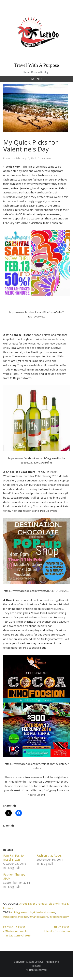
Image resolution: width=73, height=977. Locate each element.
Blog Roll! (54, 903)
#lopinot (23, 917)
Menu (36, 79)
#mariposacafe (38, 917)
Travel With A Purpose (36, 65)
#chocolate (10, 917)
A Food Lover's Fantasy (33, 903)
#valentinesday (59, 917)
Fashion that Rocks (49, 855)
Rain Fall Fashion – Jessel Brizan (15, 857)
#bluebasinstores (44, 912)
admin (47, 158)
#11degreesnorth (21, 912)
